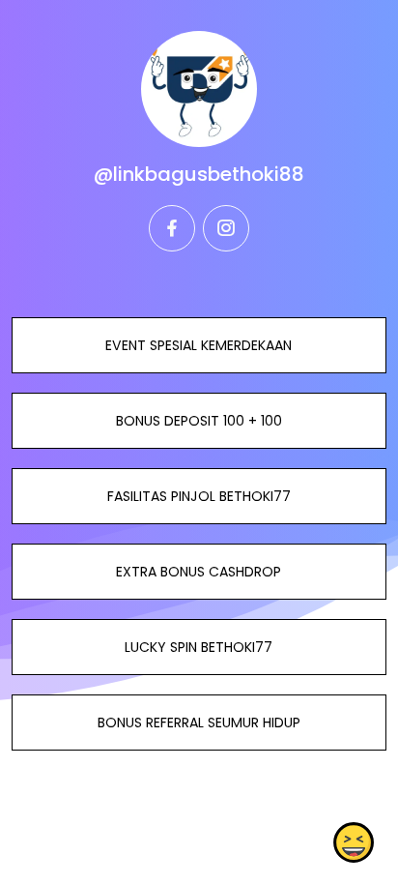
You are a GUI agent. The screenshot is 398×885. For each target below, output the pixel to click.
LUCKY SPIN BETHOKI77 (198, 647)
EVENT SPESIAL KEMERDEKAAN (198, 345)
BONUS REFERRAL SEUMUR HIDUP (199, 722)
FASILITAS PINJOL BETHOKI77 (199, 496)
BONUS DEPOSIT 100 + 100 (199, 420)
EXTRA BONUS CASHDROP (198, 571)
